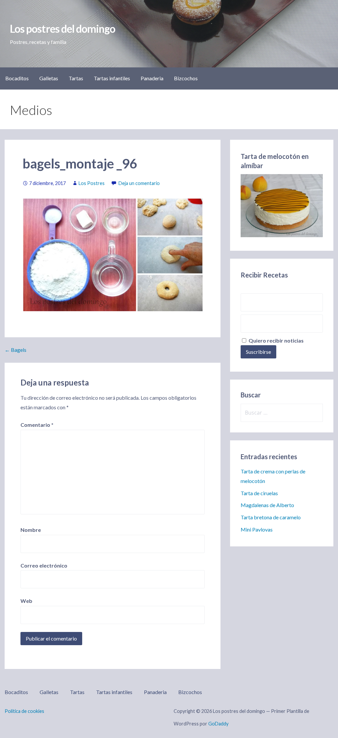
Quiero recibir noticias (276, 340)
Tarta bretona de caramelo (271, 517)
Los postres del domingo (62, 28)
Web (26, 601)
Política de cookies (24, 711)
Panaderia (152, 78)
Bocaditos (17, 78)
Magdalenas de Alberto (267, 505)
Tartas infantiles (112, 78)
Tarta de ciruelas (259, 493)
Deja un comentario (139, 183)
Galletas (48, 78)
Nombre (30, 530)
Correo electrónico (43, 565)
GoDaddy (218, 723)
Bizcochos (186, 78)
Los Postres (92, 183)
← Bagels (15, 350)
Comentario (36, 425)
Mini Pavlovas (257, 529)
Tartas (76, 78)
